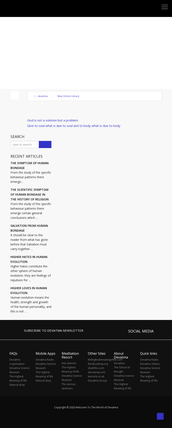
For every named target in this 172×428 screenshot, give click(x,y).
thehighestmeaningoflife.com (98, 359)
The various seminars (69, 386)
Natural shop (17, 385)
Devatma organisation (17, 362)
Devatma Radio (45, 359)
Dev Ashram (69, 363)
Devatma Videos (150, 364)
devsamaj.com (96, 372)
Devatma (119, 363)
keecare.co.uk (96, 376)
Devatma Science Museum (19, 370)
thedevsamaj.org (98, 364)
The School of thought (122, 369)
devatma (43, 96)
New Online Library (68, 96)
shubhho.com (96, 368)
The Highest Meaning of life (18, 378)
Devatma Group (97, 380)
